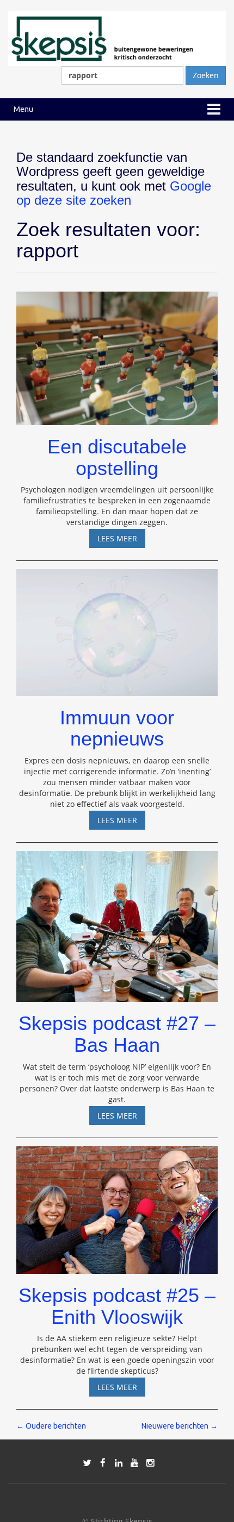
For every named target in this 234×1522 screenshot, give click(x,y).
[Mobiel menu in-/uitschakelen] (214, 109)
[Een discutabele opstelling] (117, 353)
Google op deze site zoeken (113, 193)
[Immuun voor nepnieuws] (117, 627)
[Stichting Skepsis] (117, 38)
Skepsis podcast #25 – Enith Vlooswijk (117, 1306)
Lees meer (121, 540)
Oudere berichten (51, 1426)
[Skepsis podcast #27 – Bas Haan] (117, 921)
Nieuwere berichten (179, 1426)
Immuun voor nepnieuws (117, 728)
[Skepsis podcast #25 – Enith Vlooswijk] (117, 1205)
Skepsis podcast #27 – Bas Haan (117, 1034)
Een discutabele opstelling (117, 457)
